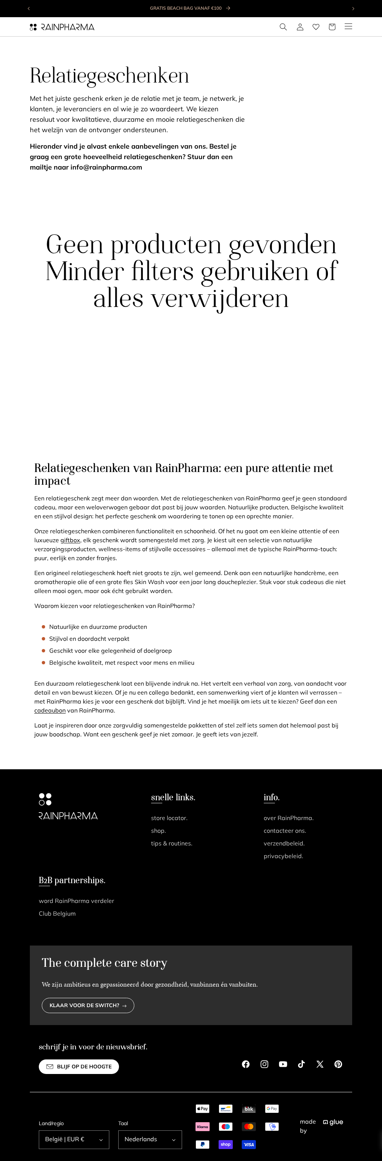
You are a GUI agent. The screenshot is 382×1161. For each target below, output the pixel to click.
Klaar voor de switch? (84, 1006)
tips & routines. (171, 844)
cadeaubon (50, 711)
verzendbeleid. (284, 844)
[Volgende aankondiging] (353, 8)
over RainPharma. (289, 819)
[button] (283, 27)
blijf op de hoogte (84, 1067)
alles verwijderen (191, 300)
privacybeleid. (283, 857)
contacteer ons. (285, 831)
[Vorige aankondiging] (29, 8)
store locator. (169, 819)
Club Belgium (57, 914)
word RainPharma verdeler (76, 901)
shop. (158, 831)
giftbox (70, 541)
